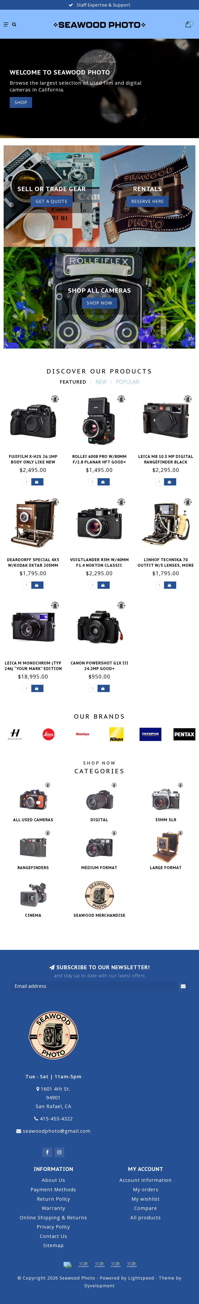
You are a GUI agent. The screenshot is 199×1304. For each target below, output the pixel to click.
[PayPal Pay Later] (115, 1264)
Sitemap (53, 1245)
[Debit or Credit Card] (83, 1264)
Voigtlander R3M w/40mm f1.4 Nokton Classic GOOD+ (99, 565)
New (101, 382)
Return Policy (53, 1199)
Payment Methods (53, 1189)
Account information (145, 1180)
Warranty (53, 1208)
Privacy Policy (53, 1226)
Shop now (99, 303)
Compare (145, 1208)
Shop (21, 102)
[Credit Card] (67, 1264)
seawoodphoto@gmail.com (57, 1131)
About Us (53, 1180)
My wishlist (146, 1199)
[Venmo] (131, 1264)
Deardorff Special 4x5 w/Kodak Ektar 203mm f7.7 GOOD (33, 565)
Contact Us (53, 1236)
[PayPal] (99, 1264)
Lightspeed (141, 1278)
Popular (127, 382)
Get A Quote (51, 201)
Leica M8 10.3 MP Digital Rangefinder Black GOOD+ (165, 462)
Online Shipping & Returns (53, 1217)
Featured (73, 382)
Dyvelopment (99, 1286)
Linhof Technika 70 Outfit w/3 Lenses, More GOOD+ (166, 565)
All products (145, 1217)
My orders (145, 1189)
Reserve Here (147, 201)
